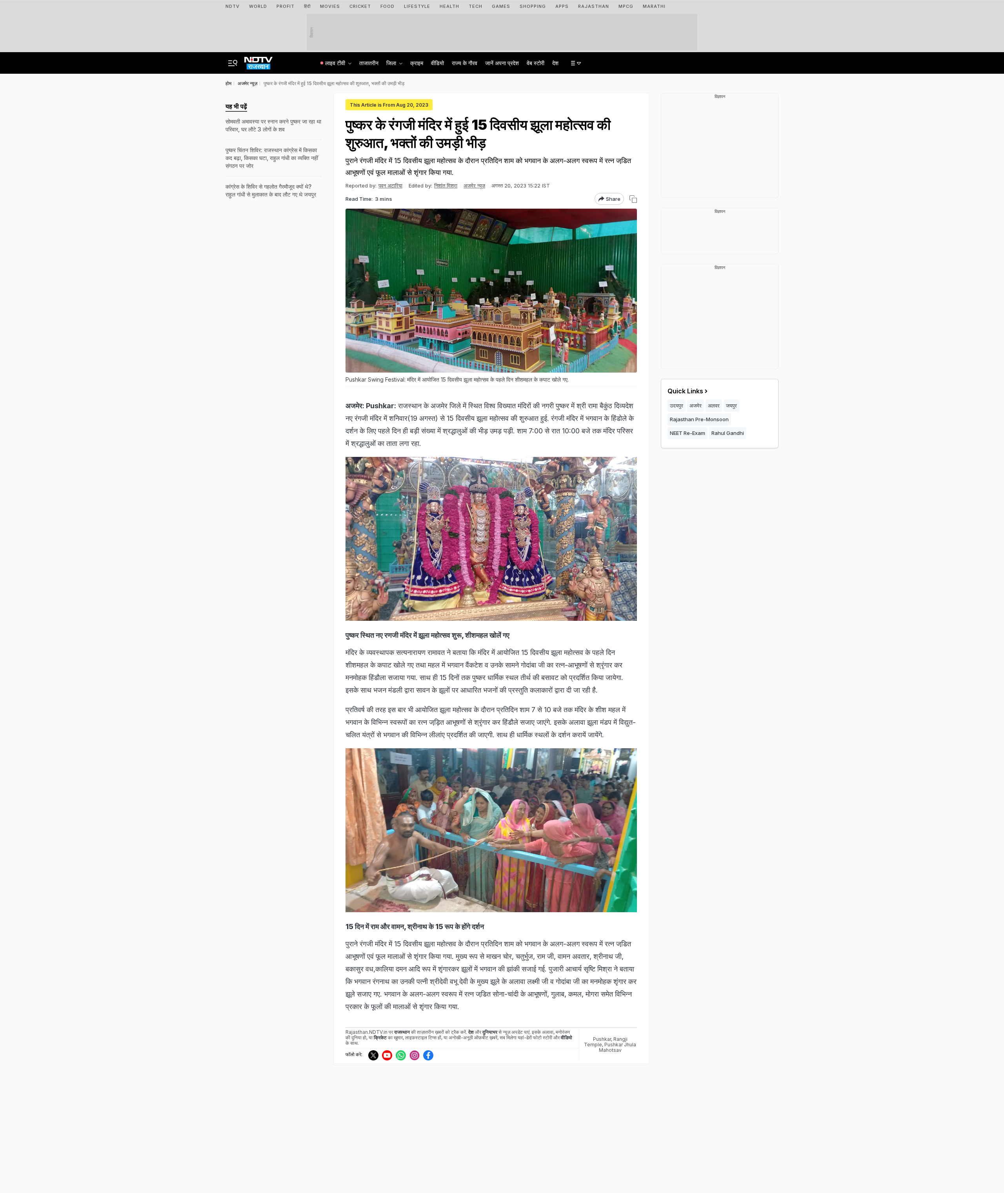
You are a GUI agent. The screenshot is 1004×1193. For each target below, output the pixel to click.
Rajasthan (593, 6)
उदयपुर (676, 405)
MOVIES (330, 6)
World (258, 6)
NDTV (233, 6)
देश (555, 63)
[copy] (633, 199)
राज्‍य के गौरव (464, 63)
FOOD (387, 6)
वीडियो (437, 63)
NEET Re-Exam (687, 433)
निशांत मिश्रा (445, 185)
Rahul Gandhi (727, 433)
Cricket (360, 6)
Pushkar (602, 1039)
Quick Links (685, 391)
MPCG (625, 6)
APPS (562, 6)
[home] (258, 60)
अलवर (714, 405)
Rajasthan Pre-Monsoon (699, 419)
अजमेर (695, 405)
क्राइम (416, 63)
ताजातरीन (368, 63)
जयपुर (731, 405)
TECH (475, 6)
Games (501, 6)
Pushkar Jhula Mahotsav (618, 1047)
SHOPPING (533, 6)
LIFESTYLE (417, 6)
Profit (285, 6)
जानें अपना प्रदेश (502, 63)
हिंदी (307, 6)
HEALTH (449, 6)
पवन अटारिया (390, 185)
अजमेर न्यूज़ (474, 185)
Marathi (654, 6)
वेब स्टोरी (535, 63)
